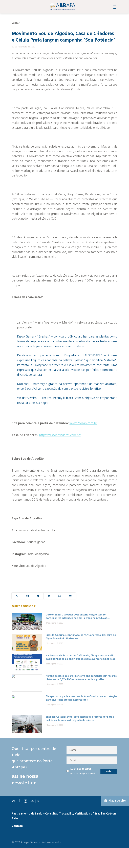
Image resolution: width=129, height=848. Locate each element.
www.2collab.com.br (83, 423)
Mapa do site (117, 801)
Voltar (16, 23)
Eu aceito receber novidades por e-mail (82, 771)
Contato (17, 826)
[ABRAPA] (62, 6)
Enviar (109, 771)
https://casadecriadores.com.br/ (60, 435)
